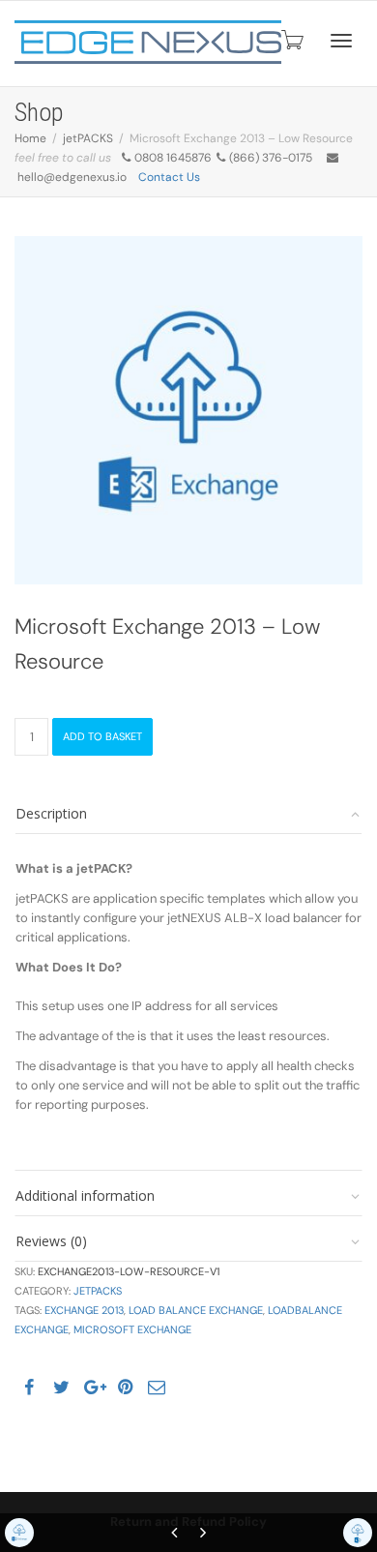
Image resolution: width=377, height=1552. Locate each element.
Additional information (85, 1195)
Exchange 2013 (84, 1310)
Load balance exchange (196, 1310)
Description (51, 813)
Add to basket (102, 736)
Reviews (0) (51, 1241)
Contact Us (169, 177)
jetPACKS (88, 138)
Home (30, 138)
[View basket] (291, 39)
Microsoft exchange (132, 1329)
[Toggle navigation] (341, 40)
